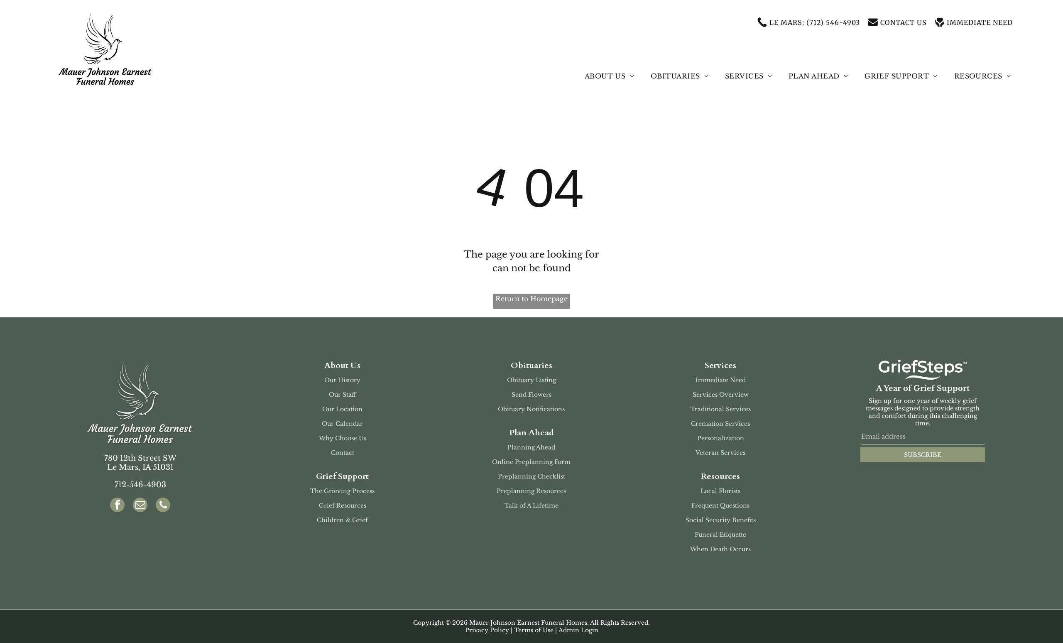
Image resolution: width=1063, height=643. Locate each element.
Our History (342, 380)
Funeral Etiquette (720, 534)
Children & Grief (342, 520)
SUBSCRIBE (922, 455)
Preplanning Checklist (531, 476)
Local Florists (720, 491)
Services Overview (721, 394)
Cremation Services (720, 423)
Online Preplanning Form (531, 462)
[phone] (163, 506)
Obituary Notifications (531, 409)
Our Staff (342, 394)
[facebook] (117, 506)
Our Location (342, 409)
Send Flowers (531, 394)
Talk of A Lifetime (531, 505)
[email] (140, 506)
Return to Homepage (531, 299)
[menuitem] (609, 76)
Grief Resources (342, 505)
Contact (342, 452)
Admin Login (578, 630)
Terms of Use (534, 630)
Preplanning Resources (531, 491)
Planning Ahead (531, 447)
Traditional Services (721, 409)
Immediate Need (721, 380)
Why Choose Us (342, 438)
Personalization (720, 438)
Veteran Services (720, 452)
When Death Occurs (720, 549)
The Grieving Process (342, 491)
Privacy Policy (487, 630)
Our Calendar (342, 423)
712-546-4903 (140, 484)
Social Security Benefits (721, 520)
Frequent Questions (720, 505)
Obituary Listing (531, 380)
